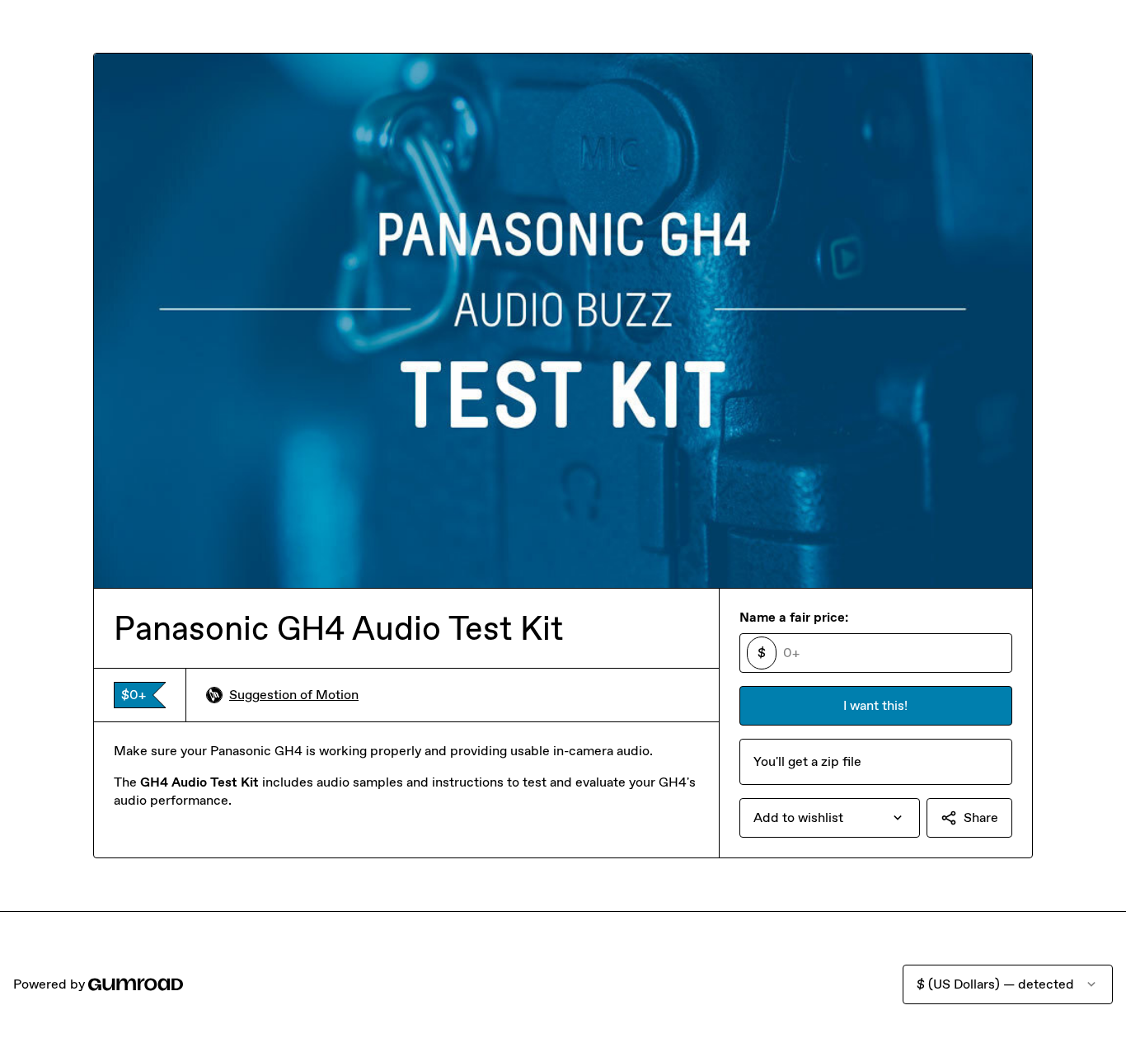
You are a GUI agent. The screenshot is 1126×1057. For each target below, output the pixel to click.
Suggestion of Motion (294, 694)
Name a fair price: (793, 617)
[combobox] (829, 818)
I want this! (875, 705)
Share (981, 817)
